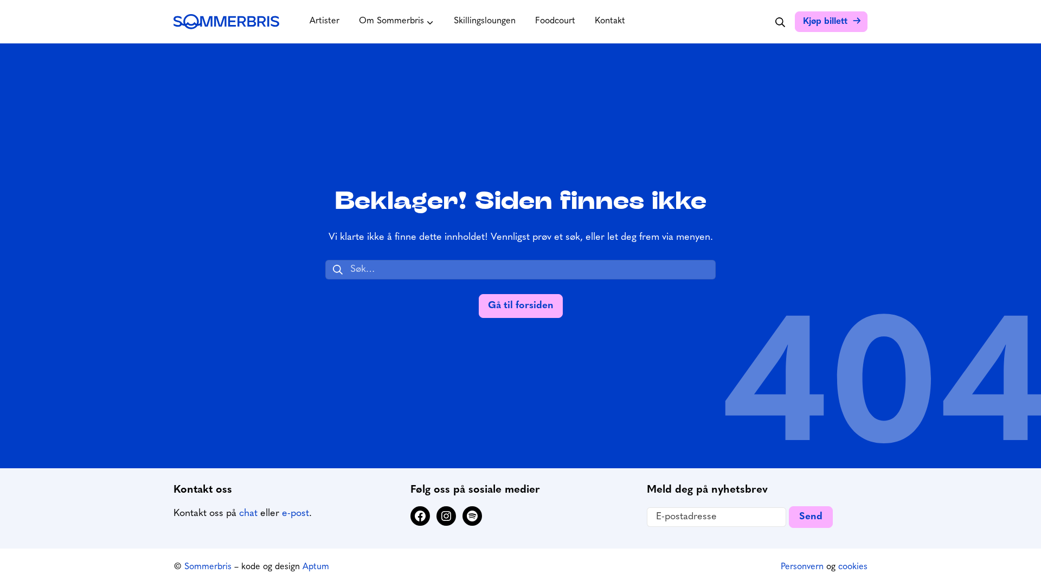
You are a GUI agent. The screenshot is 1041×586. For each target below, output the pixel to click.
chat (248, 514)
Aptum (316, 567)
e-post (295, 514)
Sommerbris (208, 567)
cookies (853, 567)
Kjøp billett (825, 21)
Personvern (802, 567)
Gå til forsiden (521, 306)
